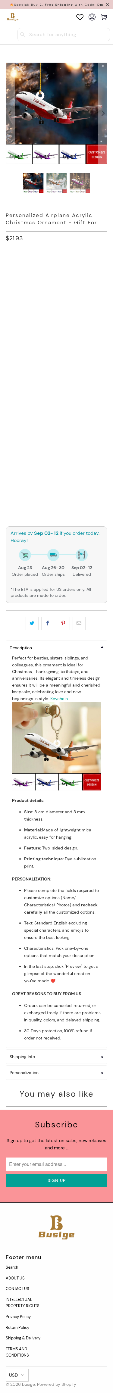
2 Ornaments (55, 265)
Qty (9, 460)
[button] (56, 349)
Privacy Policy (18, 1316)
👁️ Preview (56, 488)
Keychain (59, 698)
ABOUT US (15, 1278)
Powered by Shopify (56, 1384)
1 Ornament (21, 265)
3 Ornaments (22, 282)
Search (12, 1267)
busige (28, 1384)
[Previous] (10, 113)
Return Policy (17, 1327)
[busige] (13, 17)
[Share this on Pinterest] (63, 623)
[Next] (103, 113)
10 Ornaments (23, 298)
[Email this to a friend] (79, 623)
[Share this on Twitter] (32, 623)
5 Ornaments (59, 282)
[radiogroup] (56, 385)
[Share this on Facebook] (47, 623)
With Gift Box (23, 325)
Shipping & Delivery (23, 1338)
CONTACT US (17, 1288)
